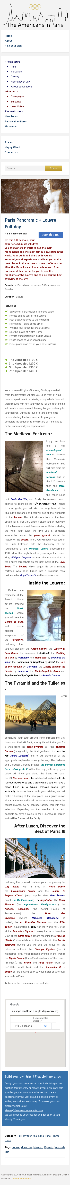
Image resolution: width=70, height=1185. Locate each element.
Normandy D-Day (20, 81)
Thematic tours (14, 111)
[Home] (34, 15)
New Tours (11, 116)
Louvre (16, 1147)
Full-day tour (25, 1135)
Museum (38, 1147)
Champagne (17, 96)
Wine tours (11, 91)
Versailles (16, 71)
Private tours (12, 61)
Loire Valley (17, 106)
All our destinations (21, 86)
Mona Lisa (26, 1147)
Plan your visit (13, 45)
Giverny (15, 76)
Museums (10, 126)
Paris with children (16, 121)
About (8, 40)
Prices (9, 142)
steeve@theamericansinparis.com (24, 1110)
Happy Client (12, 147)
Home (8, 35)
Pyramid (48, 1147)
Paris (13, 66)
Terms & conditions (21, 1178)
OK (45, 1026)
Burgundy (16, 101)
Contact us (11, 152)
